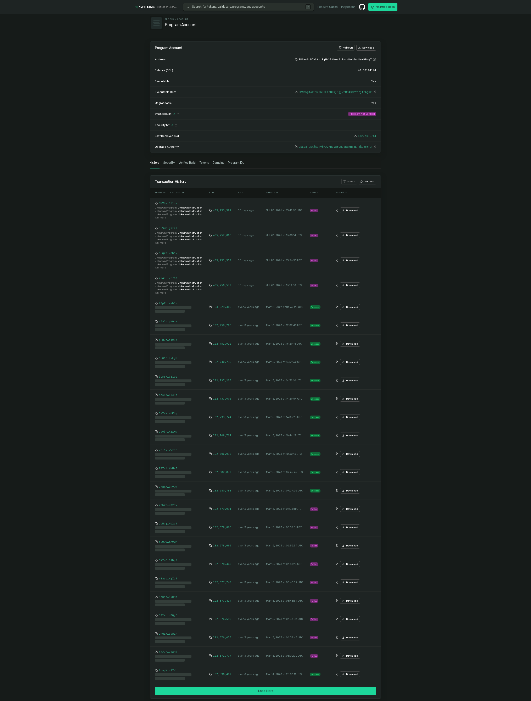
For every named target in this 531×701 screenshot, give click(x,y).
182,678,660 (222, 542)
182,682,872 (222, 469)
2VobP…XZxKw (168, 428)
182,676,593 (222, 616)
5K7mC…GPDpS (168, 557)
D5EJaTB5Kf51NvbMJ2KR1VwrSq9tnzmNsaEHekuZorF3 (335, 147)
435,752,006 (222, 235)
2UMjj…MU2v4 (168, 520)
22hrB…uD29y (168, 502)
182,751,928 (222, 340)
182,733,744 (367, 136)
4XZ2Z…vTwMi (168, 649)
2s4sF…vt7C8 (168, 278)
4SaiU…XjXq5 (168, 575)
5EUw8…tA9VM (168, 538)
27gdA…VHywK (168, 483)
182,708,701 (222, 432)
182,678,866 (222, 524)
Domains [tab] (218, 163)
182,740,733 (222, 359)
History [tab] (155, 163)
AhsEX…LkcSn (168, 392)
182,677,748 (222, 579)
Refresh (348, 47)
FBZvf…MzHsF (168, 465)
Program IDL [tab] (236, 163)
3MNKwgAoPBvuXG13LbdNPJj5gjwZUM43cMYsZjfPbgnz (335, 92)
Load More (265, 688)
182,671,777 (222, 652)
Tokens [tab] (204, 163)
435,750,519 (222, 285)
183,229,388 (222, 305)
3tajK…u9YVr (168, 667)
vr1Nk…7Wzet (168, 447)
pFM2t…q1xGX (168, 337)
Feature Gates (327, 7)
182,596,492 (222, 671)
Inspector (348, 7)
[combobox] (247, 7)
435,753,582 (222, 210)
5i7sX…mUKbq (168, 410)
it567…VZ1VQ (168, 373)
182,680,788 (222, 487)
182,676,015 (222, 634)
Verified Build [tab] (187, 163)
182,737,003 (222, 395)
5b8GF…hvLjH (168, 355)
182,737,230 (222, 377)
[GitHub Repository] (362, 7)
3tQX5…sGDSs (168, 253)
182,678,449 (222, 561)
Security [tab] (169, 163)
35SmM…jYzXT (168, 228)
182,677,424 (222, 597)
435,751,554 (222, 260)
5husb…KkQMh (168, 594)
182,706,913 (222, 450)
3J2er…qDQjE (168, 612)
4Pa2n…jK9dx (168, 318)
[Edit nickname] (374, 59)
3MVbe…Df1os (168, 203)
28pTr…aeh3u (168, 303)
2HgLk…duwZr (168, 630)
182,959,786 (222, 322)
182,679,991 (222, 505)
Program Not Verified (362, 113)
